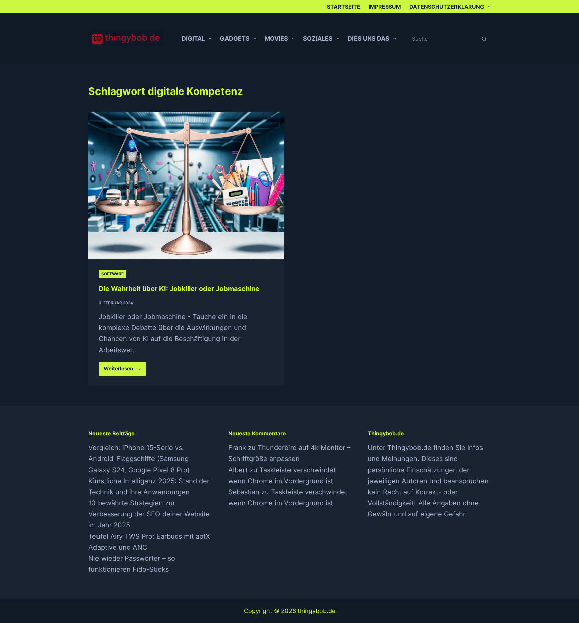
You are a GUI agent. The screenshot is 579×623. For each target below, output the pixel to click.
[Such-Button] (483, 38)
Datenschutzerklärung (446, 6)
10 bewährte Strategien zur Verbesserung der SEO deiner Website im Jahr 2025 (149, 514)
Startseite (343, 6)
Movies (276, 38)
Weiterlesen (125, 370)
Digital (193, 38)
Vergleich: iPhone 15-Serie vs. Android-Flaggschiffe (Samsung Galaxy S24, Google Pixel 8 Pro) (139, 459)
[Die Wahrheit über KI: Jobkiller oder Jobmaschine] (186, 185)
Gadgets (235, 38)
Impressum (385, 6)
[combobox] (442, 38)
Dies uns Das (368, 38)
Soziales (318, 38)
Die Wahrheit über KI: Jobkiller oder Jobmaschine (179, 289)
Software (112, 273)
